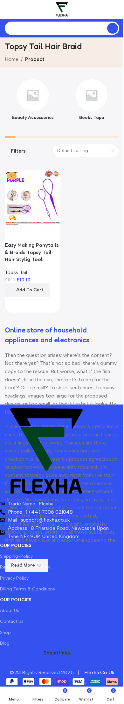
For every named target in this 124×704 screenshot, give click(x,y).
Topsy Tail (16, 272)
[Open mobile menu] (7, 9)
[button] (27, 290)
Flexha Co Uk (99, 672)
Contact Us (12, 621)
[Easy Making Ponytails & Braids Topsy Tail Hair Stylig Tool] (32, 198)
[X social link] (46, 663)
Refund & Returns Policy (25, 567)
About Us (9, 610)
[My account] (116, 9)
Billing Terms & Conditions (27, 589)
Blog (5, 643)
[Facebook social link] (34, 663)
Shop (5, 632)
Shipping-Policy (16, 556)
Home (11, 59)
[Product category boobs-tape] (91, 101)
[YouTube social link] (68, 663)
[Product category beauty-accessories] (32, 101)
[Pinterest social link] (80, 663)
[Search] (112, 28)
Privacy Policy (14, 578)
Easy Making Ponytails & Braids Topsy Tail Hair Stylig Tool (32, 252)
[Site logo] (62, 9)
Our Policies (15, 545)
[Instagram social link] (57, 663)
